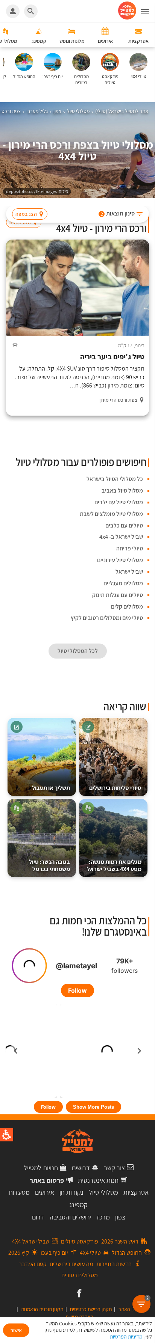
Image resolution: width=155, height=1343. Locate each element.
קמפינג (78, 1204)
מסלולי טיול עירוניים (120, 560)
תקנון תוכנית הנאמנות (42, 1309)
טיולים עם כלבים (124, 525)
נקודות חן (71, 1192)
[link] (78, 1294)
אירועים (44, 1192)
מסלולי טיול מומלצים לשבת (111, 514)
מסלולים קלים (127, 606)
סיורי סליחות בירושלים (115, 788)
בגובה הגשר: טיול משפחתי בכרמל (49, 865)
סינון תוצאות (117, 213)
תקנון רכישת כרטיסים (91, 1309)
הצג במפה (26, 214)
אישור (16, 1330)
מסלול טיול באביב (122, 490)
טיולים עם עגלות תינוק (117, 595)
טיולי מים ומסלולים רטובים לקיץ (107, 618)
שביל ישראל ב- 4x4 (121, 537)
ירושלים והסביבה (70, 1217)
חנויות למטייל (41, 1168)
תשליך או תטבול (51, 788)
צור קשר (114, 1168)
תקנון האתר (130, 1309)
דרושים (81, 1168)
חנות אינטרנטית (98, 1180)
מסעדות (19, 1192)
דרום (38, 1217)
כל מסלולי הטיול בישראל (115, 479)
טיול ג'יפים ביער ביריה (112, 357)
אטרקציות (136, 1192)
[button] (148, 11)
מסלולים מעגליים (123, 583)
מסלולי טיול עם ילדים (118, 502)
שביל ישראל (129, 572)
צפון (120, 1217)
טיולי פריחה (129, 548)
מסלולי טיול (103, 1192)
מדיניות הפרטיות (126, 1336)
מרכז (103, 1217)
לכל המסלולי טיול (78, 651)
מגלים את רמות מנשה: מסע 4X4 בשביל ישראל (114, 865)
